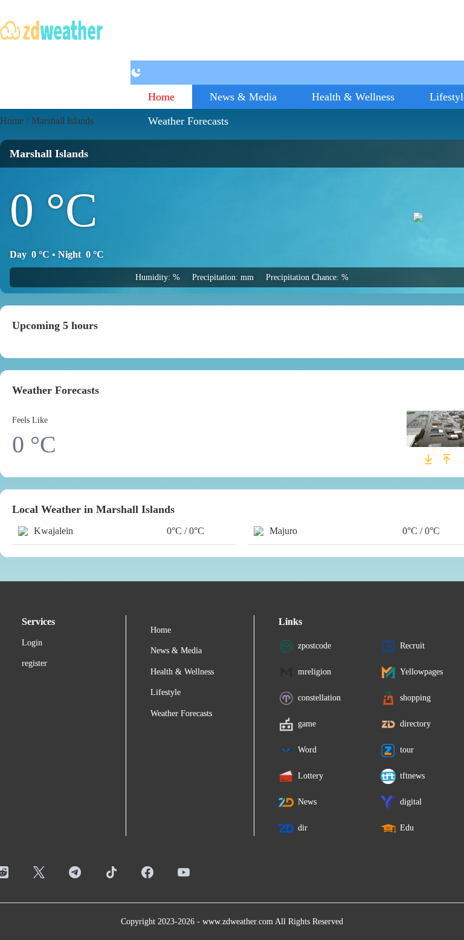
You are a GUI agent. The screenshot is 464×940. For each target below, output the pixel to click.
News (307, 801)
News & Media (243, 97)
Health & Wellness (353, 97)
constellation (319, 697)
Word (307, 749)
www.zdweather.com (237, 921)
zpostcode (314, 645)
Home (161, 97)
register (34, 663)
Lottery (310, 775)
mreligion (314, 671)
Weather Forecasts (188, 121)
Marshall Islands (62, 121)
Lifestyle (165, 692)
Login (32, 642)
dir (303, 827)
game (307, 723)
